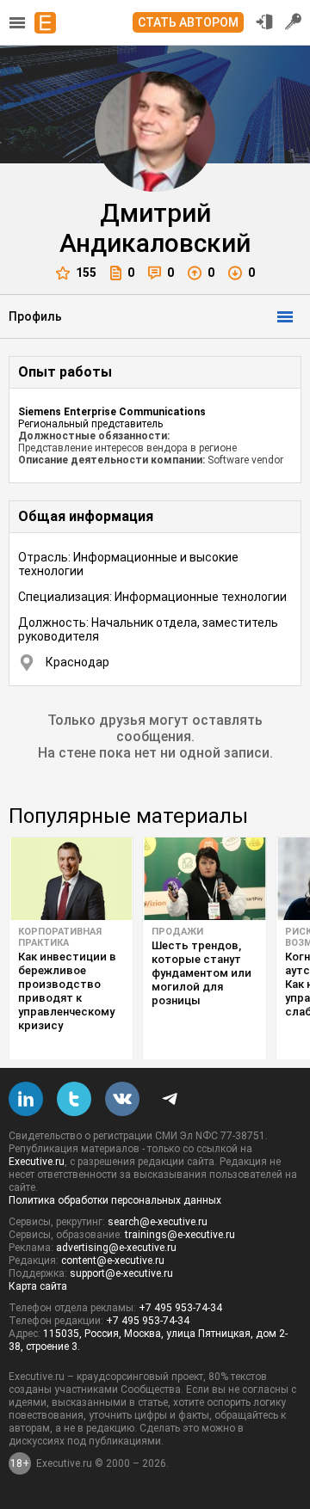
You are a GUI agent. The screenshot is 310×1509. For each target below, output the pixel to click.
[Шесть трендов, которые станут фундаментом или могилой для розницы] (204, 878)
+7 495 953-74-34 (180, 1308)
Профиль (35, 316)
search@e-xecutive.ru (158, 1222)
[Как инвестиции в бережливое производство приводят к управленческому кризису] (71, 878)
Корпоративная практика (60, 937)
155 (86, 272)
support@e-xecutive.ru (121, 1273)
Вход (264, 21)
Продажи (177, 931)
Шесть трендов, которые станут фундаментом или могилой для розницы (201, 973)
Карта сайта (38, 1286)
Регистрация (293, 21)
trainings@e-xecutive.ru (180, 1235)
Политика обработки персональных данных (115, 1200)
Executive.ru (37, 1162)
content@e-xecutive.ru (112, 1260)
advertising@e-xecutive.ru (116, 1248)
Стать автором (188, 22)
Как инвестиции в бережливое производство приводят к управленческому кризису (67, 991)
